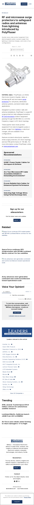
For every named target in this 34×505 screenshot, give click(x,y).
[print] (31, 55)
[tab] (6, 291)
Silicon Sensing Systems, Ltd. (12, 382)
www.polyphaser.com (11, 146)
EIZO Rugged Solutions (9, 354)
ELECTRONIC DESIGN (22, 488)
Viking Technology (8, 387)
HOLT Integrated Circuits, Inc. (11, 364)
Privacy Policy (27, 497)
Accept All (17, 501)
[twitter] (17, 55)
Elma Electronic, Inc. (9, 357)
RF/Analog (5, 12)
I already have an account (17, 316)
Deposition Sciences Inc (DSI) (12, 349)
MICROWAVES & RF (11, 488)
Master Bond (6, 372)
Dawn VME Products (9, 347)
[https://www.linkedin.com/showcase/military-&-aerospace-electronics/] (17, 481)
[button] (3, 4)
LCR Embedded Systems (10, 369)
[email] (22, 55)
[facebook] (11, 55)
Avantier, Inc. (6, 344)
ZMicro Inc (6, 389)
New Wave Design (8, 377)
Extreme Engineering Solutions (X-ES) (14, 359)
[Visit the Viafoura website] (28, 299)
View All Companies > (17, 393)
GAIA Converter (7, 362)
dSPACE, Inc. (7, 352)
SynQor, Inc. (6, 384)
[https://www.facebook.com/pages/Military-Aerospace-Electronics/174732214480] (14, 481)
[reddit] (20, 55)
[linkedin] (14, 55)
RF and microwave (8, 116)
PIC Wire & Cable (8, 379)
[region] (17, 295)
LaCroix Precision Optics (10, 367)
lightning (18, 129)
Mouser (5, 374)
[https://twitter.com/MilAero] (19, 481)
